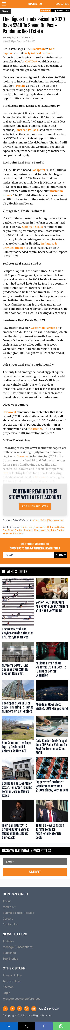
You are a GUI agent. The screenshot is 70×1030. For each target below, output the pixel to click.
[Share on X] (26, 1026)
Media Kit (9, 907)
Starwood (23, 456)
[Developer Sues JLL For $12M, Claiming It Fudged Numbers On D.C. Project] (18, 697)
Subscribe (62, 3)
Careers (8, 918)
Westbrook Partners (44, 327)
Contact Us (10, 924)
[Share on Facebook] (44, 1026)
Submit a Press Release (18, 912)
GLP (5, 473)
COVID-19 (31, 61)
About (7, 901)
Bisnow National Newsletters (26, 850)
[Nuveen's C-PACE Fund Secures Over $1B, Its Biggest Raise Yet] (18, 660)
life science (35, 428)
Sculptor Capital (55, 530)
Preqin (20, 85)
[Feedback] (33, 1008)
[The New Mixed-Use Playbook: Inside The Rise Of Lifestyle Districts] (18, 609)
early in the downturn (38, 53)
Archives (8, 941)
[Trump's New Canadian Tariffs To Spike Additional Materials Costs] (52, 820)
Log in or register (35, 506)
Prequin (28, 530)
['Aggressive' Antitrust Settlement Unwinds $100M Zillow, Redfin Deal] (52, 778)
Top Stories (10, 958)
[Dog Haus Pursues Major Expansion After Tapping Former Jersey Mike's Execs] (18, 778)
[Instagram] (26, 1008)
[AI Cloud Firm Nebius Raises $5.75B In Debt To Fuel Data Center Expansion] (52, 660)
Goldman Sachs (32, 226)
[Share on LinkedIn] (9, 1026)
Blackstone (38, 49)
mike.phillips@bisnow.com (47, 520)
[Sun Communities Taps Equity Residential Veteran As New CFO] (18, 736)
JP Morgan (39, 477)
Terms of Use (11, 981)
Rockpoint (38, 170)
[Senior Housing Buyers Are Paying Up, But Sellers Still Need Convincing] (52, 609)
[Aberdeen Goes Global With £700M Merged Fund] (52, 697)
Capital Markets (60, 10)
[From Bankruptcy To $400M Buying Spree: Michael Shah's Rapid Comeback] (18, 820)
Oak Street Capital (12, 530)
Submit (61, 555)
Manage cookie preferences (21, 998)
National (45, 10)
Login (6, 992)
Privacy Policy (12, 975)
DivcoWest (9, 412)
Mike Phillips (20, 520)
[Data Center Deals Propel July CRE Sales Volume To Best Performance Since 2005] (52, 736)
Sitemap (8, 987)
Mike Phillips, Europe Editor (17, 41)
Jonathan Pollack (27, 130)
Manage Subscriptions (18, 947)
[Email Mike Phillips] (33, 41)
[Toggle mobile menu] (4, 4)
